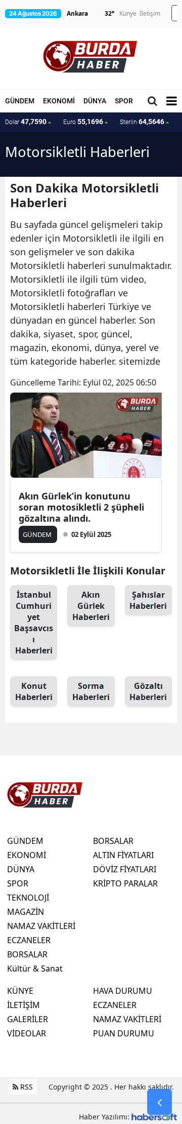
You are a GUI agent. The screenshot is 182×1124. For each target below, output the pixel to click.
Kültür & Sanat (35, 968)
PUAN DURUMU (123, 1033)
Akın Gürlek (91, 606)
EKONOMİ (59, 101)
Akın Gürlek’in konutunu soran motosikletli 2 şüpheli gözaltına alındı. (81, 507)
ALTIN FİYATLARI (123, 855)
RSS (25, 1087)
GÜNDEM (19, 101)
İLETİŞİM (23, 1005)
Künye (127, 13)
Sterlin (142, 122)
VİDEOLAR (26, 1033)
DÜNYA (94, 101)
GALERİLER (27, 1019)
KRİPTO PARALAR (125, 883)
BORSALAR (27, 954)
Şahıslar (148, 600)
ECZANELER (29, 940)
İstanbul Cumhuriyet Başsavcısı (33, 622)
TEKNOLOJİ (28, 897)
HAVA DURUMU (122, 990)
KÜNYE (20, 990)
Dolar (26, 122)
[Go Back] (159, 1102)
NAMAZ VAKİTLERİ (41, 926)
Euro (83, 122)
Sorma (91, 691)
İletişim (150, 13)
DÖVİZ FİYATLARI (124, 869)
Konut (34, 691)
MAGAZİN (25, 911)
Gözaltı (148, 691)
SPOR (124, 101)
